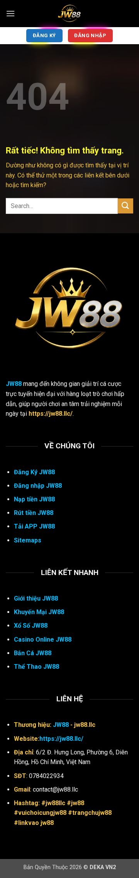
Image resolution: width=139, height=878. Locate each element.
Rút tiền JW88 (33, 512)
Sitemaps (27, 540)
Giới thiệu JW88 (36, 598)
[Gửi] (125, 205)
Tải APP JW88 (34, 526)
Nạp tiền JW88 (34, 499)
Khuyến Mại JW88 (39, 612)
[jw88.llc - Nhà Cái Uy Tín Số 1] (69, 13)
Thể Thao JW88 (36, 666)
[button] (10, 13)
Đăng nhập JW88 (38, 485)
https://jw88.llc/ (61, 738)
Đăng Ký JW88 (34, 472)
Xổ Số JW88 (30, 625)
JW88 (14, 383)
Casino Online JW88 (42, 639)
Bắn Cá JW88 (32, 653)
